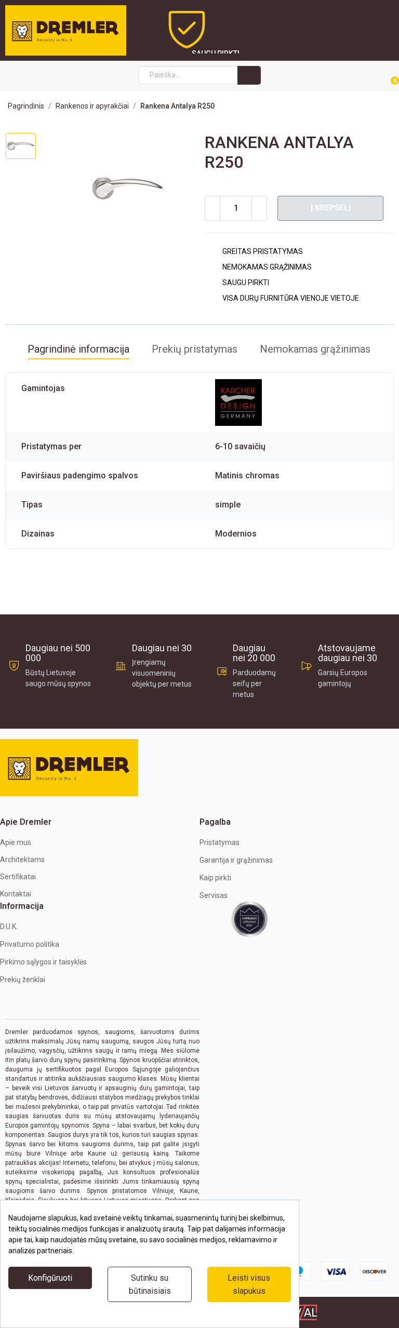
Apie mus (15, 842)
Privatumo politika (29, 944)
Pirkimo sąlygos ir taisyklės (43, 962)
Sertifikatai (18, 877)
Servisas (214, 895)
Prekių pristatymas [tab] (194, 349)
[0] (383, 76)
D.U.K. (9, 926)
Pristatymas (220, 842)
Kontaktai (15, 894)
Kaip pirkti (215, 878)
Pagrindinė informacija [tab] (78, 349)
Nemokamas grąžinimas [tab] (315, 349)
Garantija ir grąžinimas (236, 860)
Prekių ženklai (22, 979)
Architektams (22, 859)
